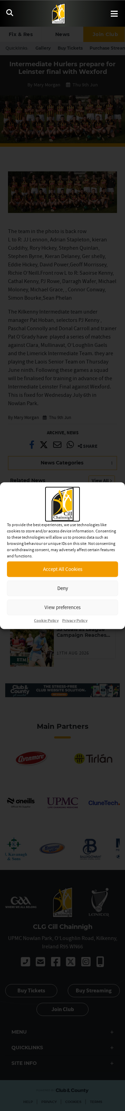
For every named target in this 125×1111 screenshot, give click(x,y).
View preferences (62, 607)
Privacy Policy (75, 620)
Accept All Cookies (62, 569)
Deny (62, 588)
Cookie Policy (46, 620)
